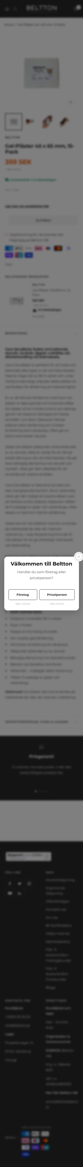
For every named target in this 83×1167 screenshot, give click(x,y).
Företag (23, 595)
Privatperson (57, 595)
